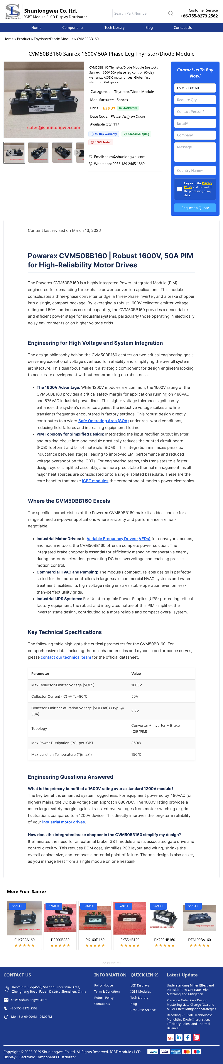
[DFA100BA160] (199, 918)
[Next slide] (77, 99)
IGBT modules (95, 481)
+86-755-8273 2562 (199, 16)
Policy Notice (103, 985)
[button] (14, 153)
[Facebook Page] (187, 1037)
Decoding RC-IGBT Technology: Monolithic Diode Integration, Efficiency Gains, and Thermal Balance (189, 1021)
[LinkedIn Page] (179, 1037)
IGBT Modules (140, 991)
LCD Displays (139, 985)
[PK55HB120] (129, 918)
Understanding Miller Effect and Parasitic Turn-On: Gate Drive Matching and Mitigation (190, 989)
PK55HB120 (129, 939)
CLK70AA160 (24, 939)
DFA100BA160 (199, 939)
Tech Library (139, 997)
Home (8, 38)
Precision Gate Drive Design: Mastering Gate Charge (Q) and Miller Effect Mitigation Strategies (191, 1004)
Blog (133, 1004)
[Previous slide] (10, 99)
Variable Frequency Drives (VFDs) (118, 538)
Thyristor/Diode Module (53, 38)
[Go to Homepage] (12, 11)
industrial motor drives (63, 822)
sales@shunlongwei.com (29, 1000)
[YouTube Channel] (170, 1037)
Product (23, 38)
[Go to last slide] (10, 152)
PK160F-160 (95, 939)
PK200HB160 (164, 939)
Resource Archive (143, 1010)
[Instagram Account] (196, 1037)
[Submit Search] (170, 13)
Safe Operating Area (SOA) (103, 420)
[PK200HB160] (164, 918)
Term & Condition (107, 991)
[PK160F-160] (95, 918)
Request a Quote (195, 207)
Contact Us (102, 1004)
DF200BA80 (60, 939)
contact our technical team (66, 657)
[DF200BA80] (60, 918)
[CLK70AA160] (24, 918)
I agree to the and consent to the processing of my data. (198, 189)
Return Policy (103, 997)
